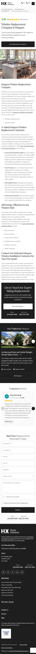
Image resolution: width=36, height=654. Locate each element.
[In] (17, 572)
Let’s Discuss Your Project (17, 44)
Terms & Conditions (6, 648)
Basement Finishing (7, 592)
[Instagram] (3, 572)
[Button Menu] (33, 3)
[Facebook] (13, 572)
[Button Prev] (2, 408)
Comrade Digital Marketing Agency (19, 651)
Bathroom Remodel (7, 590)
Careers (3, 614)
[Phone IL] (23, 3)
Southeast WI (5, 11)
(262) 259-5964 (24, 314)
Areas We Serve (19, 9)
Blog (2, 618)
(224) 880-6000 (12, 314)
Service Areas (7, 602)
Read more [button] (8, 421)
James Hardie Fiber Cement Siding (11, 582)
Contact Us (4, 610)
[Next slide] (33, 341)
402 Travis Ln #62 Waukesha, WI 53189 (13, 548)
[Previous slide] (2, 341)
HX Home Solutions (6, 9)
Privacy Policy (23, 644)
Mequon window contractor (23, 112)
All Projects (17, 376)
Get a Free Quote (17, 306)
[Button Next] (33, 408)
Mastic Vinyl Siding (6, 585)
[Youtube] (22, 572)
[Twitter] (8, 572)
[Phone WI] (28, 3)
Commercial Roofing (7, 595)
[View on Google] (7, 396)
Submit (17, 510)
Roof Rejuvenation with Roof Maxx (11, 587)
